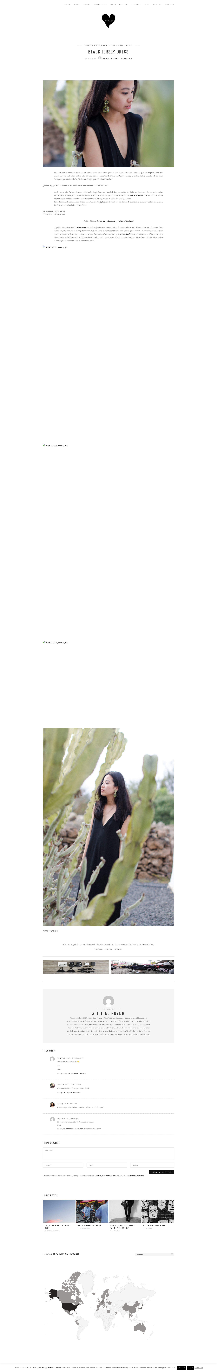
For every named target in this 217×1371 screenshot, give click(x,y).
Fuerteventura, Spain (96, 45)
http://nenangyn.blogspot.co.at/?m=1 (71, 1073)
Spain (120, 45)
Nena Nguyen (63, 1058)
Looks (112, 45)
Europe (81, 945)
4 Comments (126, 58)
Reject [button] (191, 1368)
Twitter (120, 221)
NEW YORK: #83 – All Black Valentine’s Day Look (122, 1226)
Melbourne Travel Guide (154, 1225)
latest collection (125, 234)
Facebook (111, 221)
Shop (146, 5)
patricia (61, 1118)
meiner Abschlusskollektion (138, 195)
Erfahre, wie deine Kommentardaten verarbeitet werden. (119, 1175)
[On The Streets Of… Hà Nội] (92, 1211)
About (77, 5)
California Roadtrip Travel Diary (57, 1226)
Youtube (157, 5)
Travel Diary (148, 945)
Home (67, 5)
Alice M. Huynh (110, 58)
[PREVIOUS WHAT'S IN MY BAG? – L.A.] (76, 969)
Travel (87, 5)
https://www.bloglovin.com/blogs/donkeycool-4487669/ (79, 1128)
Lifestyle (136, 5)
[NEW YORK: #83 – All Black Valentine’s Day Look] (125, 1211)
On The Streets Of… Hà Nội (89, 1225)
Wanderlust (100, 5)
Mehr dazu (199, 1368)
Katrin (60, 1104)
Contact (169, 5)
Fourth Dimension (105, 945)
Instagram (101, 221)
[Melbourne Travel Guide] (158, 1211)
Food (113, 5)
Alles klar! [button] (181, 1368)
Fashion (123, 5)
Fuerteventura (125, 176)
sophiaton (62, 1085)
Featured (91, 945)
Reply (165, 1058)
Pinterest (118, 949)
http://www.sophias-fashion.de (69, 1093)
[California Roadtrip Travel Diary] (59, 1211)
